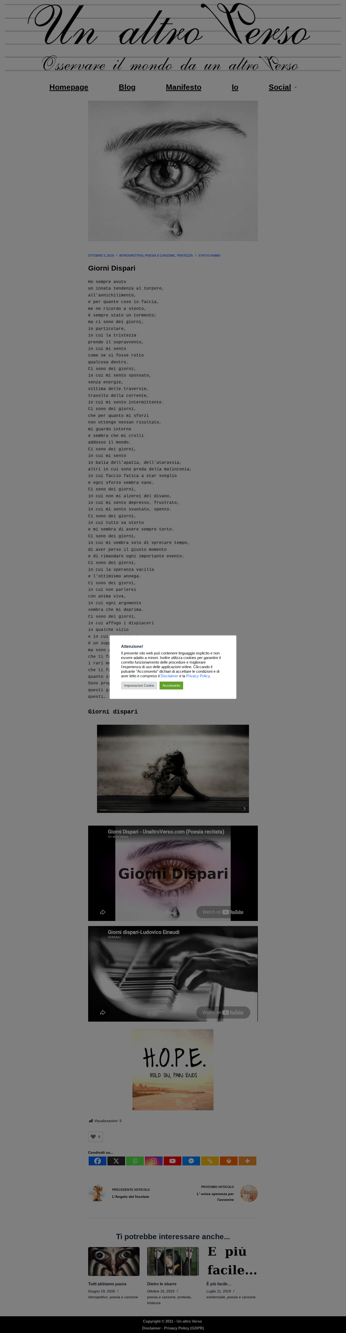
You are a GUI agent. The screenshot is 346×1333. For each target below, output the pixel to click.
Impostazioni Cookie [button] (139, 685)
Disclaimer (169, 676)
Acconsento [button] (171, 685)
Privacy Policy (198, 676)
